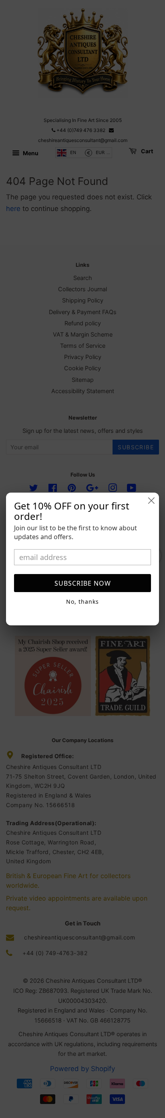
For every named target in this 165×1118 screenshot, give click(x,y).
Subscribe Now (82, 583)
